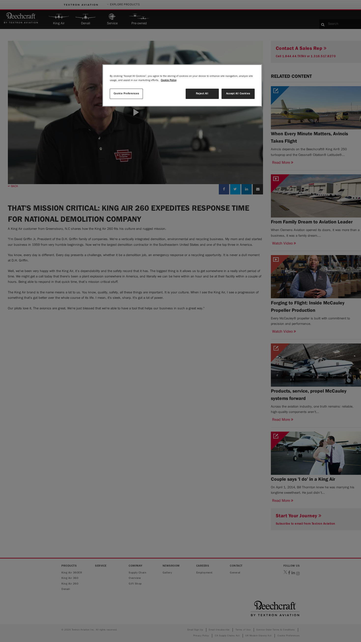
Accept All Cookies (238, 93)
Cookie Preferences (126, 93)
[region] (182, 85)
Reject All (202, 93)
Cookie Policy (169, 80)
